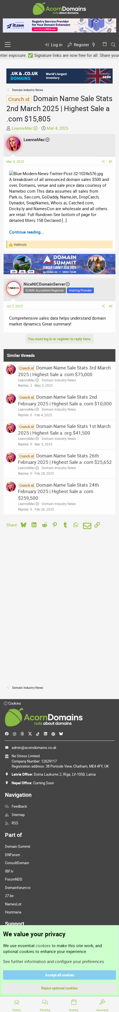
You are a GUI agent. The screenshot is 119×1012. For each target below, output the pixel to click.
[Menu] (7, 44)
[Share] (103, 161)
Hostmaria (13, 912)
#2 (111, 306)
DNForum (12, 854)
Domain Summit (17, 846)
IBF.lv (9, 871)
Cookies (14, 703)
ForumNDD (13, 879)
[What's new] (94, 45)
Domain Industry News (59, 380)
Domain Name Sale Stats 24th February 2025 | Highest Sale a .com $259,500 (58, 491)
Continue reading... (26, 232)
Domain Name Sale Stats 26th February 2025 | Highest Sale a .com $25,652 (65, 458)
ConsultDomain (17, 862)
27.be (9, 895)
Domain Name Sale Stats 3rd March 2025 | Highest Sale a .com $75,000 (64, 371)
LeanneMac (22, 128)
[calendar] (106, 44)
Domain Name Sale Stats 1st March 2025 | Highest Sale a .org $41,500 (64, 429)
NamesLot (13, 903)
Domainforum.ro (17, 887)
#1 (111, 161)
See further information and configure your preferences (53, 961)
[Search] (113, 45)
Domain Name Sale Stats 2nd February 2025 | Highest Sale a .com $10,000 (65, 400)
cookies (43, 945)
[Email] (86, 526)
